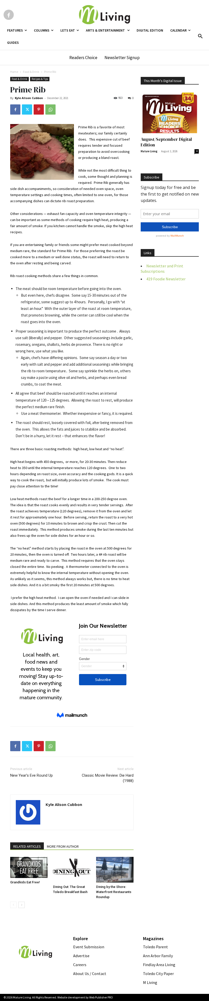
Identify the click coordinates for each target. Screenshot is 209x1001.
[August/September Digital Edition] (170, 112)
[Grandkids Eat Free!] (29, 867)
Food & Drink (31, 72)
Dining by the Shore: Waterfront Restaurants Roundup (113, 892)
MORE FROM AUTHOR (63, 846)
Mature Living (149, 151)
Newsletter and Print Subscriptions (162, 268)
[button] (200, 36)
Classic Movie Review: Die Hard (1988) (108, 778)
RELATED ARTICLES (27, 846)
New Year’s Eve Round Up (31, 775)
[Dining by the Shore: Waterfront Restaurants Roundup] (115, 870)
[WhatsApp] (50, 109)
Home (14, 72)
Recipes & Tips (40, 79)
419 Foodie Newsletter (166, 278)
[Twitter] (27, 109)
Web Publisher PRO (101, 997)
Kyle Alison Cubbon (29, 98)
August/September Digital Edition (166, 142)
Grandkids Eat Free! (25, 882)
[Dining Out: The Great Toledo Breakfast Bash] (71, 870)
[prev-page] (13, 905)
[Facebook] (9, 15)
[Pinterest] (39, 109)
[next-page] (21, 905)
